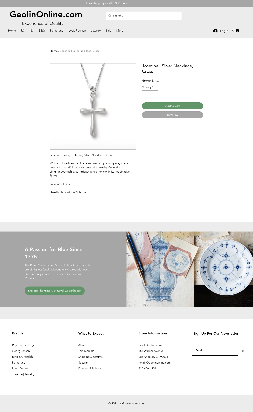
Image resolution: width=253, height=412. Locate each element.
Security (83, 362)
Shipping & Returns (90, 356)
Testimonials (86, 351)
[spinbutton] (150, 94)
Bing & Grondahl (22, 356)
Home (54, 50)
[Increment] (155, 94)
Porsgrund (18, 362)
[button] (235, 30)
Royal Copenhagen (24, 345)
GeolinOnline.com (46, 14)
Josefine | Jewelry (23, 374)
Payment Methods (90, 368)
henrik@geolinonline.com (155, 362)
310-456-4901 (147, 368)
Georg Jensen (21, 351)
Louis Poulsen (20, 368)
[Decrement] (145, 94)
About (82, 345)
